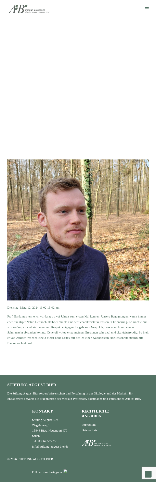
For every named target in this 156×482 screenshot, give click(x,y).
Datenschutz (89, 430)
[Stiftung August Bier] (28, 9)
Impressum (89, 424)
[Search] (134, 9)
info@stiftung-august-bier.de (50, 446)
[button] (146, 8)
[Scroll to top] (148, 474)
